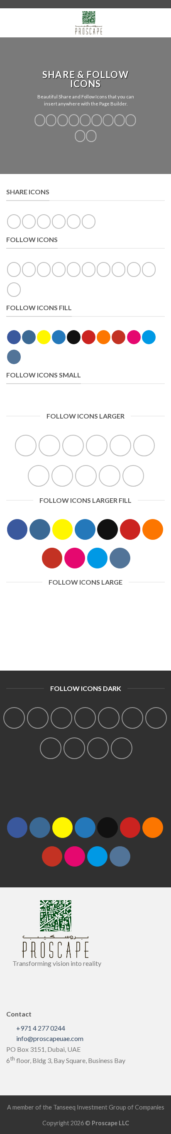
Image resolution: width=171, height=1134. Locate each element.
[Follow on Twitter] (73, 120)
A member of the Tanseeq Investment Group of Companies (85, 1107)
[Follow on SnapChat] (62, 120)
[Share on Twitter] (44, 221)
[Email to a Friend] (59, 221)
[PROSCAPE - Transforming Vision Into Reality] (88, 22)
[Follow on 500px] (80, 136)
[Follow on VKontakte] (91, 136)
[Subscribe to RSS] (108, 120)
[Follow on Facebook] (39, 120)
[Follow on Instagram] (51, 120)
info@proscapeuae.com (49, 1038)
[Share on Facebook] (29, 221)
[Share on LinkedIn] (88, 221)
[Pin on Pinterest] (74, 221)
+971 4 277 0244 (40, 1028)
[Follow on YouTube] (119, 120)
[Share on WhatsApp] (14, 221)
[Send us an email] (85, 120)
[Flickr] (131, 120)
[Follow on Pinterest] (96, 120)
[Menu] (5, 22)
